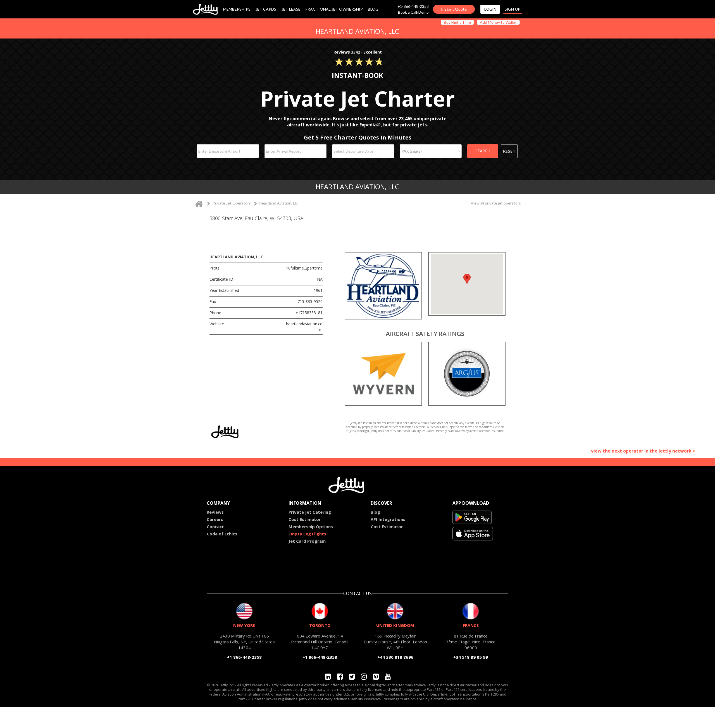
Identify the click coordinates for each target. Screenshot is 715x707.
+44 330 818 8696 (395, 657)
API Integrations (388, 519)
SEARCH (482, 150)
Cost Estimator (305, 519)
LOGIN (490, 9)
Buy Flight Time (457, 22)
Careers (215, 519)
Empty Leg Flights (307, 534)
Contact (215, 526)
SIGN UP (512, 9)
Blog (375, 512)
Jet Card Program (307, 541)
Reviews (215, 512)
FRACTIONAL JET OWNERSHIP (334, 9)
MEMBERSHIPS (237, 9)
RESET (509, 151)
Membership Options (311, 526)
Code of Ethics (222, 534)
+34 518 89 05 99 (470, 657)
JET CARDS (266, 9)
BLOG (373, 9)
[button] (467, 279)
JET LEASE (291, 9)
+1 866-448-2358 (244, 657)
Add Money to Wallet (498, 22)
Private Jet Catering (310, 512)
